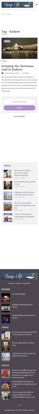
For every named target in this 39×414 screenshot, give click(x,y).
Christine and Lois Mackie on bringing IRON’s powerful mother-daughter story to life (23, 394)
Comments (26, 283)
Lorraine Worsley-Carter (12, 73)
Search (19, 108)
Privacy (11, 283)
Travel (4, 61)
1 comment (25, 73)
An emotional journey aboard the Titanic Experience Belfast (22, 172)
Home (3, 14)
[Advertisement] (19, 21)
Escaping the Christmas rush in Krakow (18, 67)
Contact (18, 283)
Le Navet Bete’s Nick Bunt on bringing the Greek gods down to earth (24, 383)
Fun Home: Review (19, 294)
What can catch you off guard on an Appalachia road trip (24, 205)
